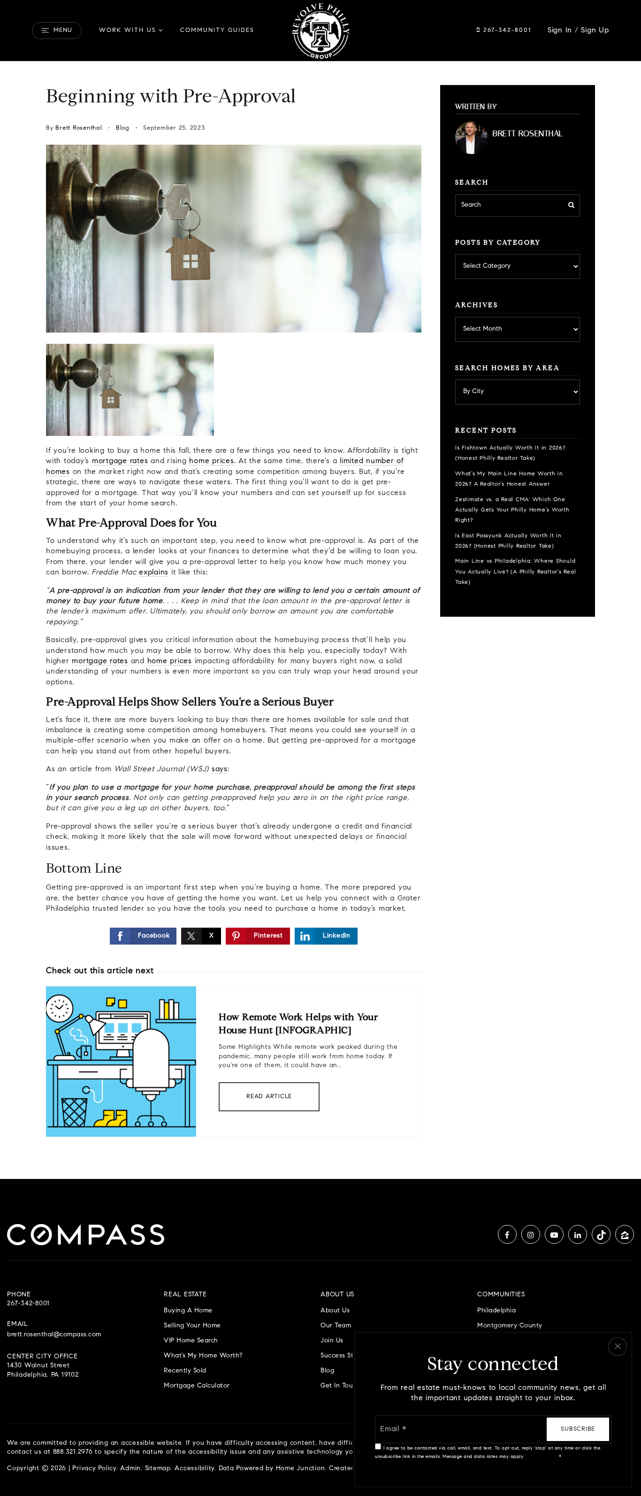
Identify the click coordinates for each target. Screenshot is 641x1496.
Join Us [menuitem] (331, 1340)
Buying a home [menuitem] (188, 1310)
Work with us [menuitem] (127, 30)
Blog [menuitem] (327, 1370)
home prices (211, 461)
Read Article (269, 1096)
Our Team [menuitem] (335, 1325)
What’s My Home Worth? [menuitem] (203, 1355)
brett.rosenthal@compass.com (54, 1335)
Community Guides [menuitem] (217, 30)
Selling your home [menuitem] (192, 1325)
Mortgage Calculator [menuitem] (197, 1385)
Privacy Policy (94, 1468)
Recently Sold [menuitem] (185, 1370)
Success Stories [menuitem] (344, 1355)
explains (153, 572)
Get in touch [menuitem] (340, 1385)
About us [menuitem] (335, 1310)
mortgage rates (120, 461)
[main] (320, 620)
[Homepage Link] (320, 30)
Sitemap (158, 1468)
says (220, 769)
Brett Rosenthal (78, 128)
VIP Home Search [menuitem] (191, 1340)
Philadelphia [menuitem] (496, 1310)
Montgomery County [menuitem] (509, 1325)
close (617, 1346)
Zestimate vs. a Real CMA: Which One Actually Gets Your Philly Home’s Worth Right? (512, 510)
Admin (130, 1468)
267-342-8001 (506, 30)
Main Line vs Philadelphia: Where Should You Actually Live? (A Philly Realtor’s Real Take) (515, 571)
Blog (123, 128)
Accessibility (194, 1468)
